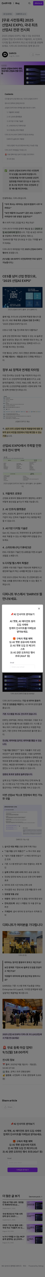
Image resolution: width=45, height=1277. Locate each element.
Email (12, 663)
